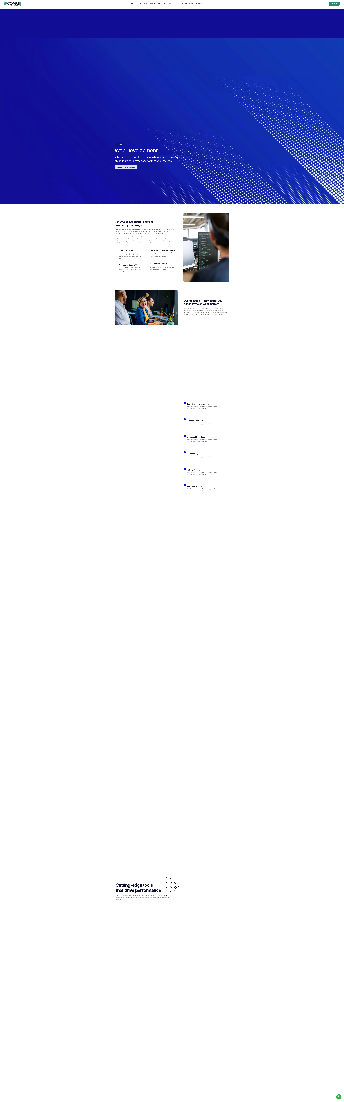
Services (149, 3)
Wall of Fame (173, 3)
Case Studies (184, 3)
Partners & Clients (160, 3)
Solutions (118, 144)
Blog (192, 3)
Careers (199, 3)
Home (133, 3)
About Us (141, 3)
